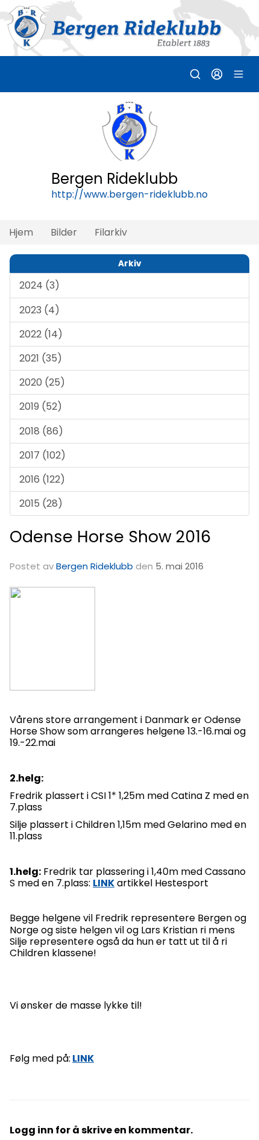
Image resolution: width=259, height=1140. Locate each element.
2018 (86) (41, 431)
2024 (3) (39, 285)
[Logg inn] (217, 74)
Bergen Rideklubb (94, 566)
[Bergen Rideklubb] (129, 28)
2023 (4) (39, 310)
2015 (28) (41, 503)
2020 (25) (42, 382)
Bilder (64, 232)
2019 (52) (40, 406)
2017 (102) (42, 455)
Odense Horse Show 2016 (110, 536)
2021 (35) (40, 358)
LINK (83, 1058)
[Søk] (195, 74)
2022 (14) (41, 334)
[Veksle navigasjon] (238, 74)
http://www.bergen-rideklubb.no (129, 194)
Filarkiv (111, 232)
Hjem (21, 232)
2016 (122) (42, 479)
